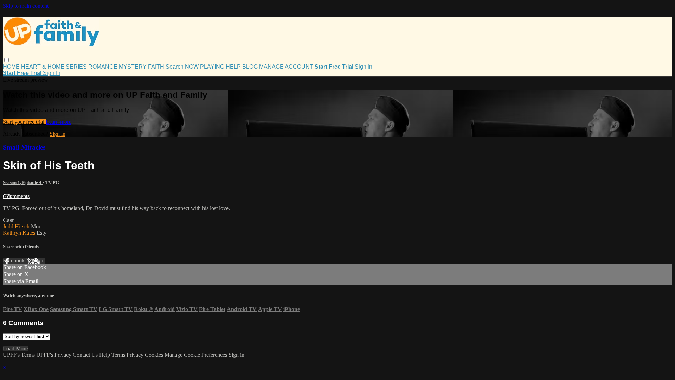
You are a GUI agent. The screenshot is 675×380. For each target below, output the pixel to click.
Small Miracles (24, 147)
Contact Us (85, 355)
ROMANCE (103, 67)
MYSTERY (133, 67)
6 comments (16, 196)
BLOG (250, 67)
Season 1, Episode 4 (23, 182)
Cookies (155, 355)
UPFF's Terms (19, 355)
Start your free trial (24, 122)
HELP (233, 67)
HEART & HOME (43, 67)
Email (38, 261)
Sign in (363, 67)
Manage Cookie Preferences (197, 355)
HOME (12, 67)
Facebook (14, 261)
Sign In (51, 73)
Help (105, 355)
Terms (119, 355)
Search (175, 67)
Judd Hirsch (17, 226)
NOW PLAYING (204, 67)
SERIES (77, 67)
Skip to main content (26, 6)
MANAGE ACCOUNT (286, 67)
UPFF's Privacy (53, 355)
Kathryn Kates (20, 233)
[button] (6, 60)
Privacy (136, 355)
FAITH (157, 67)
